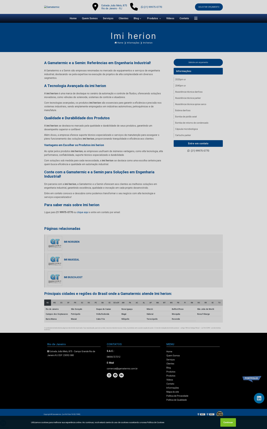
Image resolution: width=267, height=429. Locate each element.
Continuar (228, 422)
